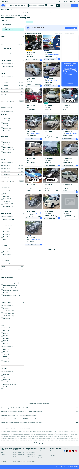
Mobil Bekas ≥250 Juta (30, 461)
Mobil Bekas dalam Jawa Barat (21, 15)
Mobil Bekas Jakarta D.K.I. (18, 452)
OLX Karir (40, 455)
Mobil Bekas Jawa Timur (18, 459)
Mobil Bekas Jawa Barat (18, 454)
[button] (4, 1)
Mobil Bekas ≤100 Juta (30, 452)
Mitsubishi (3, 461)
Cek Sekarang (71, 28)
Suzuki (2, 459)
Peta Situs (40, 450)
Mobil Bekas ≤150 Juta (30, 454)
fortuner (45, 12)
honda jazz (27, 12)
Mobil (7, 15)
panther (40, 12)
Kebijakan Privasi (53, 453)
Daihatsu (3, 454)
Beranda (2, 15)
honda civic (51, 12)
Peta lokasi (8, 467)
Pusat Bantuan (53, 450)
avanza (11, 12)
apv (37, 12)
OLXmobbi (40, 453)
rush (23, 12)
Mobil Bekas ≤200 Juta (30, 456)
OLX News (40, 457)
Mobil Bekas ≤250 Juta (30, 459)
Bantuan (3, 467)
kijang (19, 12)
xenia (15, 12)
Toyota (2, 452)
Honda (2, 456)
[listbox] (31, 22)
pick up (33, 12)
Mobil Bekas (11, 15)
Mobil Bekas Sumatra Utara (19, 461)
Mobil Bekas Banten (17, 456)
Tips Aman (52, 455)
